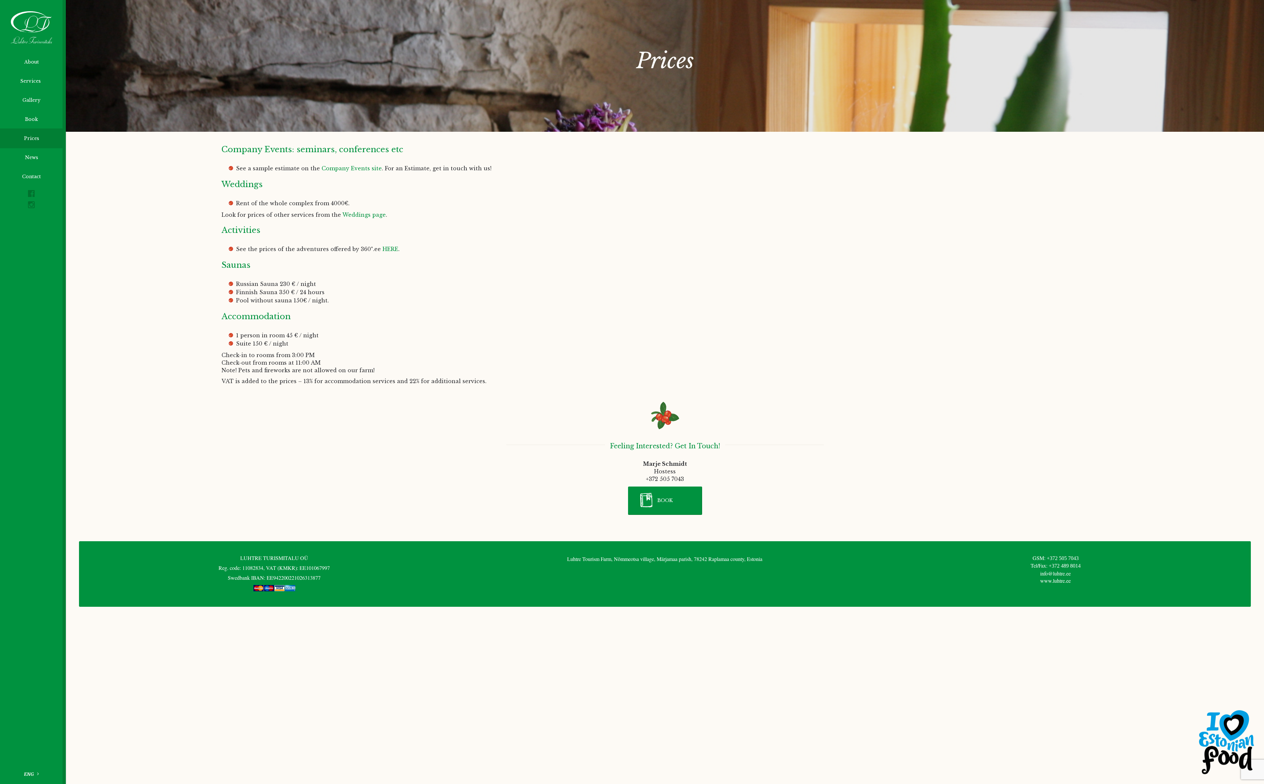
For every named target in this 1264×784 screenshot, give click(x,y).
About (31, 62)
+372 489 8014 (1065, 566)
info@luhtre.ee (1055, 573)
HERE (390, 249)
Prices (31, 138)
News (31, 157)
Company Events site (352, 168)
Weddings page (364, 214)
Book (31, 119)
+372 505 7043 (1063, 558)
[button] (665, 501)
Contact (31, 177)
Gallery (31, 100)
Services (31, 81)
